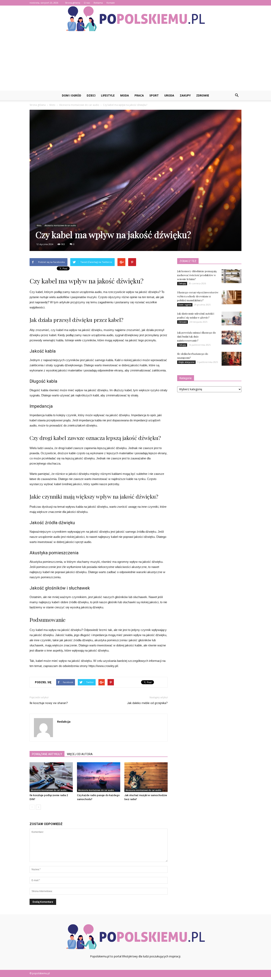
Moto (39, 225)
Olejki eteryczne (186, 362)
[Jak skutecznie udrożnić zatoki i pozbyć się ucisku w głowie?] (231, 318)
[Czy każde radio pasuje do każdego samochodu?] (98, 777)
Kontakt (111, 2)
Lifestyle (108, 95)
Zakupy (185, 95)
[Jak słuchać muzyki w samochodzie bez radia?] (146, 777)
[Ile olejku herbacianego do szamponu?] (231, 359)
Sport (154, 95)
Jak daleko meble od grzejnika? (147, 703)
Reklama (98, 2)
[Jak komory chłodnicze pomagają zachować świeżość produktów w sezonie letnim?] (231, 276)
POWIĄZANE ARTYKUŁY (47, 754)
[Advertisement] (135, 61)
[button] (236, 95)
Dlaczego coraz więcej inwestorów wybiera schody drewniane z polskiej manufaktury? (197, 296)
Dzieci (91, 95)
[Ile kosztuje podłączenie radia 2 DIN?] (51, 777)
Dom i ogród (71, 95)
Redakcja (63, 721)
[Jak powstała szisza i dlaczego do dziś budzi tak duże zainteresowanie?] (231, 337)
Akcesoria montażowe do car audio (60, 225)
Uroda (169, 95)
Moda (124, 95)
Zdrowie (202, 95)
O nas (87, 2)
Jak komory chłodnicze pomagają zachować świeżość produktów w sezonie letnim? (196, 275)
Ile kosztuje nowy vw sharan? (49, 703)
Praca (139, 95)
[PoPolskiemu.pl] (135, 18)
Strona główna (72, 2)
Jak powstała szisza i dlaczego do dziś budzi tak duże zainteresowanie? (196, 336)
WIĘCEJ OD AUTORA (80, 754)
